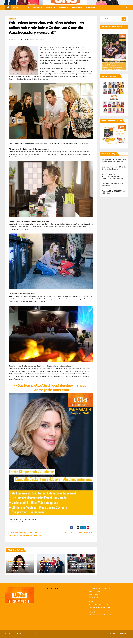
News (15, 7)
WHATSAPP (90, 7)
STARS (25, 7)
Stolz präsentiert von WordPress (14, 634)
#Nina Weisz (39, 39)
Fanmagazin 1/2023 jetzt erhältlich (76, 533)
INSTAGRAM (77, 7)
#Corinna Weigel (28, 39)
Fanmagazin (50, 561)
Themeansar (39, 634)
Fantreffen (20, 561)
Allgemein (12, 18)
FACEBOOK (63, 7)
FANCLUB (50, 7)
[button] (122, 7)
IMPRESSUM (124, 634)
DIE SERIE (37, 7)
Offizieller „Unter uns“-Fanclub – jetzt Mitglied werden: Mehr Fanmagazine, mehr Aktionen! (113, 176)
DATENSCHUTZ (113, 634)
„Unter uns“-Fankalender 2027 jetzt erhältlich (79, 566)
